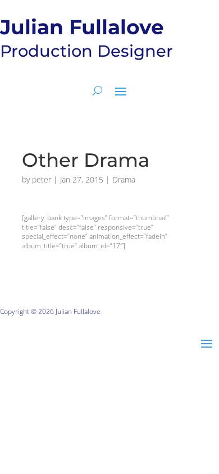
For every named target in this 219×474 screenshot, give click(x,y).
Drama (123, 179)
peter (41, 179)
